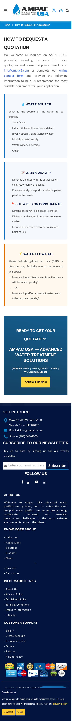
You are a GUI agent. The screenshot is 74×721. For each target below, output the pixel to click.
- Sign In (9, 631)
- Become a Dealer (15, 641)
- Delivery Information (17, 610)
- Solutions (10, 548)
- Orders (9, 646)
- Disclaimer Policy (15, 599)
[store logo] (30, 10)
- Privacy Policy (13, 594)
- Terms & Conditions (17, 605)
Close (20, 712)
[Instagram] (50, 483)
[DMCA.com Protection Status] (9, 666)
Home (6, 25)
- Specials (10, 568)
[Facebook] (22, 483)
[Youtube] (37, 483)
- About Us (10, 589)
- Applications (12, 543)
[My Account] (54, 10)
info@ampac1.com (16, 70)
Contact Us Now (36, 382)
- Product (9, 553)
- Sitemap (10, 615)
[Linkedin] (45, 483)
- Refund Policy (13, 657)
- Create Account (14, 636)
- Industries (11, 537)
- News (8, 558)
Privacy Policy (60, 704)
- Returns (9, 651)
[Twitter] (29, 483)
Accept (9, 712)
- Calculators (11, 573)
